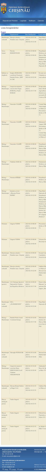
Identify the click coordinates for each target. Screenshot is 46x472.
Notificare (32, 21)
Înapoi (3, 32)
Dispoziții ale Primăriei (10, 21)
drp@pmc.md (10, 467)
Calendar (41, 21)
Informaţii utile (38, 452)
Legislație (23, 21)
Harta (21, 469)
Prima (6, 469)
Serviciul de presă (39, 449)
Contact (13, 469)
